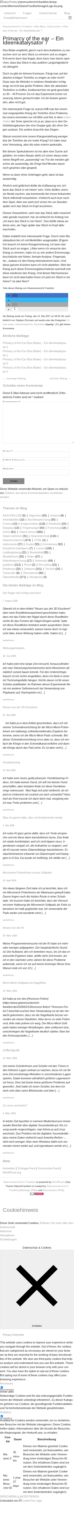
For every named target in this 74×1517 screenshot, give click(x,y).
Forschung (54, 527)
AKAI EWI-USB (12, 515)
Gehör (6, 531)
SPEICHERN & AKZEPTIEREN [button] (19, 1496)
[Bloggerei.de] (37, 1194)
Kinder (30, 544)
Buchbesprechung (39, 519)
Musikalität (39, 324)
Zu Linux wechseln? (15, 1105)
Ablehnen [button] (6, 1231)
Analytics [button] (5, 1412)
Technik (50, 568)
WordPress (58, 1182)
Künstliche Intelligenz (16, 548)
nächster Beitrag (59, 378)
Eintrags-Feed (26, 1168)
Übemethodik (11, 577)
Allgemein (35, 515)
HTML (38, 540)
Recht (27, 564)
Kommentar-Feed (48, 1168)
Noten (31, 556)
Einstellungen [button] (8, 1239)
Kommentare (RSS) (53, 1190)
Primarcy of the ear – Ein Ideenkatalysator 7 (33, 40)
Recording (45, 564)
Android (55, 515)
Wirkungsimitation (13, 648)
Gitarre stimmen (12, 536)
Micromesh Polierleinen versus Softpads (27, 872)
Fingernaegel (31, 527)
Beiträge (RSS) (29, 1190)
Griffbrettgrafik (11, 1050)
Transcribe (9, 573)
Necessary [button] (6, 1383)
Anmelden (9, 1168)
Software (29, 568)
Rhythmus (9, 568)
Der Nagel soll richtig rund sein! (22, 592)
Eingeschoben (29, 523)
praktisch (8, 564)
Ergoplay (8, 527)
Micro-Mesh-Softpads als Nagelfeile (24, 982)
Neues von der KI (13, 927)
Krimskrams (50, 544)
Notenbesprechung (14, 560)
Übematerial (30, 573)
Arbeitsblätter (11, 519)
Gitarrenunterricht (23, 324)
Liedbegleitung (12, 552)
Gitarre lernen (27, 531)
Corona (7, 523)
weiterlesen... (9, 640)
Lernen (40, 548)
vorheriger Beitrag (16, 378)
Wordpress (36, 577)
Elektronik (55, 523)
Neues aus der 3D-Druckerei (20, 707)
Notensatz (41, 560)
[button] (14, 295)
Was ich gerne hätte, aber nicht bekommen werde (33, 817)
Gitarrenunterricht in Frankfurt (19, 1182)
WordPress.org (12, 1172)
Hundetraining (11, 762)
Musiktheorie (10, 556)
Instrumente (10, 544)
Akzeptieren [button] (7, 1235)
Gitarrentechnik (40, 536)
